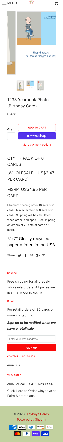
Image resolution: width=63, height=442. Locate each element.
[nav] (9, 3)
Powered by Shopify (31, 419)
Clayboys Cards (37, 414)
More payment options (37, 144)
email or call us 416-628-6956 (30, 384)
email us (13, 365)
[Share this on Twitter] (19, 255)
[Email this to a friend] (42, 255)
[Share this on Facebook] (25, 255)
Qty (9, 129)
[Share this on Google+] (36, 255)
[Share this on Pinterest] (31, 255)
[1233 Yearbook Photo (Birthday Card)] (31, 39)
